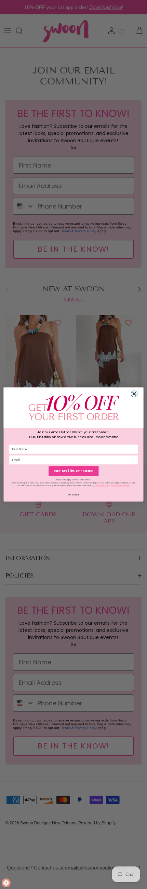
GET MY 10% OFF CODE (73, 471)
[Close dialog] (134, 394)
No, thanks (73, 494)
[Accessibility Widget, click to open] (6, 882)
